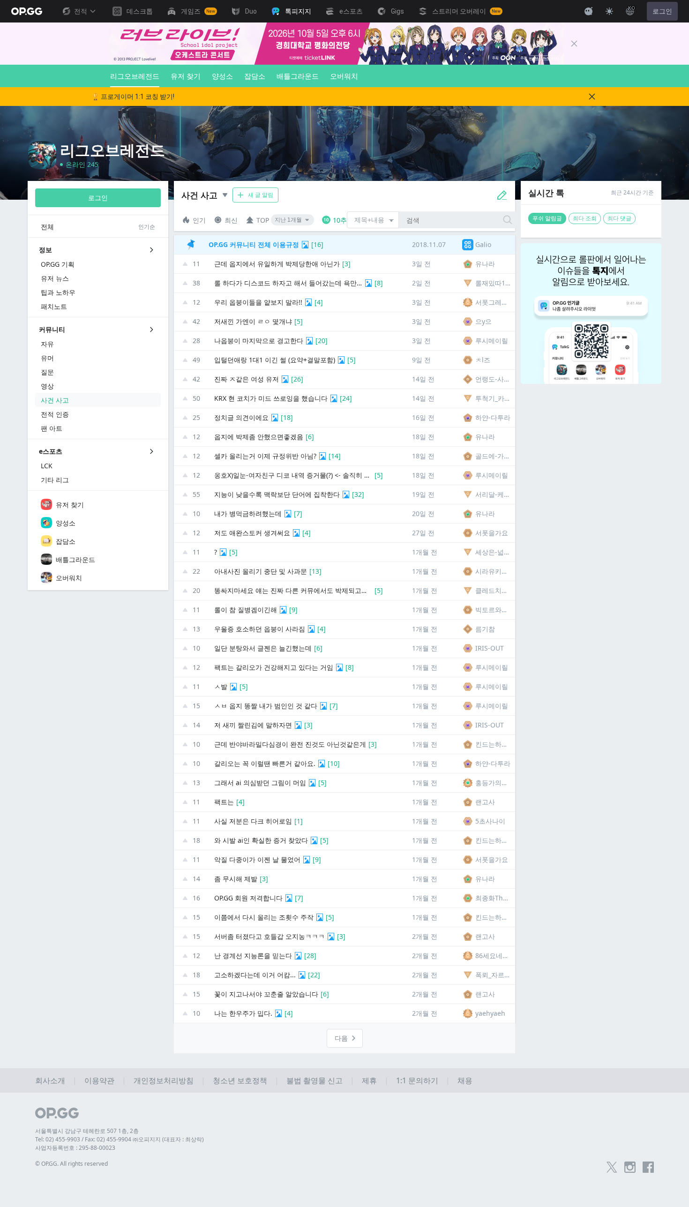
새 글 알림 (260, 195)
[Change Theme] (609, 11)
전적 (80, 11)
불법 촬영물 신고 (314, 1080)
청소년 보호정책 (240, 1080)
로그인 (662, 11)
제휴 (369, 1080)
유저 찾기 (186, 76)
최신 (231, 220)
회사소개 (50, 1080)
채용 (464, 1080)
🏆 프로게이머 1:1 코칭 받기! (132, 96)
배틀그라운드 (298, 76)
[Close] (574, 43)
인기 (199, 220)
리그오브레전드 (134, 76)
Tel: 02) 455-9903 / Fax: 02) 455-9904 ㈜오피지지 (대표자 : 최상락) (119, 1139)
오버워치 (344, 76)
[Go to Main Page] (26, 11)
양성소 (222, 76)
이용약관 (99, 1080)
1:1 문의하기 (417, 1080)
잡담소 (254, 76)
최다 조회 (585, 218)
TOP (262, 220)
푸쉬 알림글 (547, 218)
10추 (340, 220)
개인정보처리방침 (164, 1080)
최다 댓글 (619, 218)
